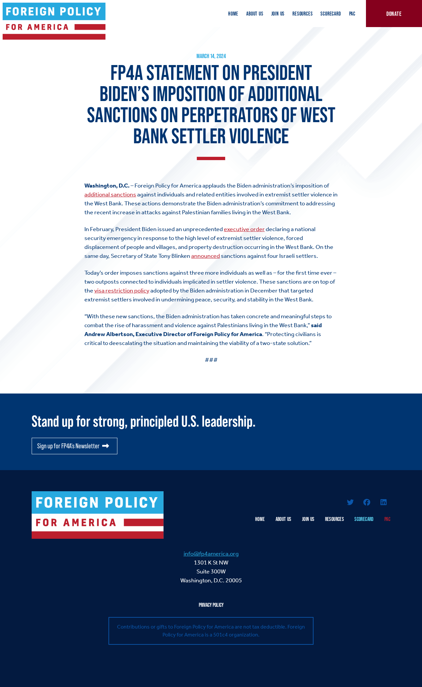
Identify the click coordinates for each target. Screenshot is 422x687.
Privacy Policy (211, 605)
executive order (244, 229)
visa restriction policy (121, 290)
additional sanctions (110, 194)
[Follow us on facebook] (367, 503)
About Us (254, 14)
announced (205, 255)
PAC (352, 14)
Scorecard (330, 14)
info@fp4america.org (211, 553)
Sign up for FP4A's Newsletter (68, 446)
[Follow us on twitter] (350, 503)
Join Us (278, 14)
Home (233, 14)
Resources (302, 14)
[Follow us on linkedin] (383, 503)
